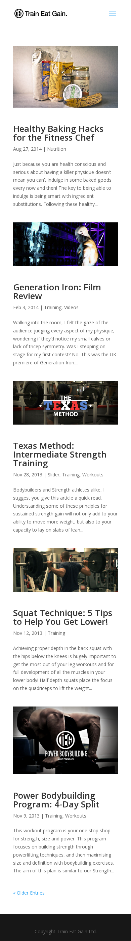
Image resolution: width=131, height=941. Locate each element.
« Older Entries (29, 893)
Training (52, 307)
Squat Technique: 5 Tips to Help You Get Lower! (62, 617)
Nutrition (56, 149)
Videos (71, 307)
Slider (53, 474)
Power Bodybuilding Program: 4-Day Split (56, 799)
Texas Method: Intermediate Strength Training (59, 454)
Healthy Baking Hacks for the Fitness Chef (58, 132)
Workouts (92, 474)
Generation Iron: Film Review (57, 291)
